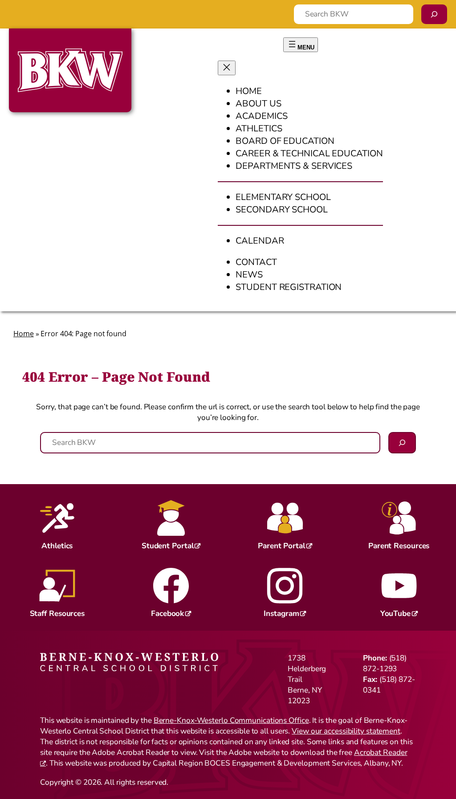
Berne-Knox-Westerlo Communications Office (231, 720)
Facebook (167, 613)
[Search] (434, 14)
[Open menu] (300, 44)
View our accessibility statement (346, 731)
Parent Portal (281, 546)
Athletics (57, 546)
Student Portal (168, 546)
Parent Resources (398, 546)
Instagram (281, 613)
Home (23, 333)
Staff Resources (57, 613)
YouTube (395, 613)
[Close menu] (227, 68)
